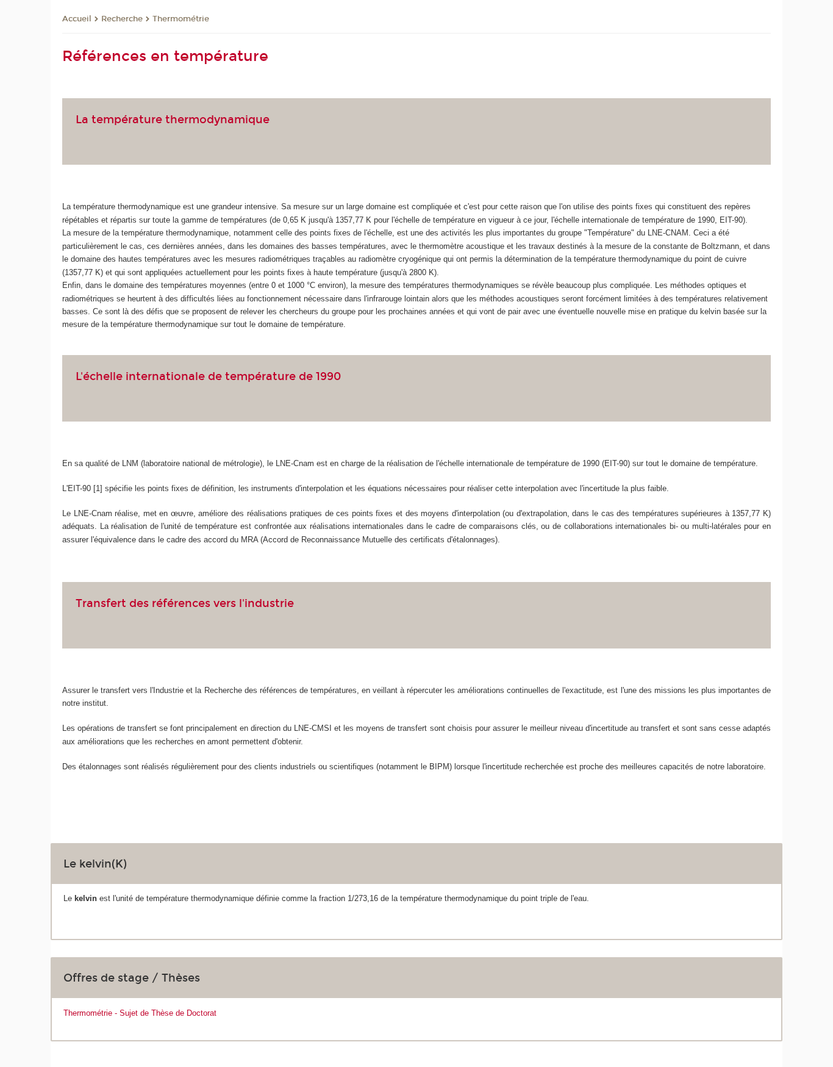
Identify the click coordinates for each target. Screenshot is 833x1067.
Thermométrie (180, 19)
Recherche (122, 19)
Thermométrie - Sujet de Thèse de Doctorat (139, 1013)
